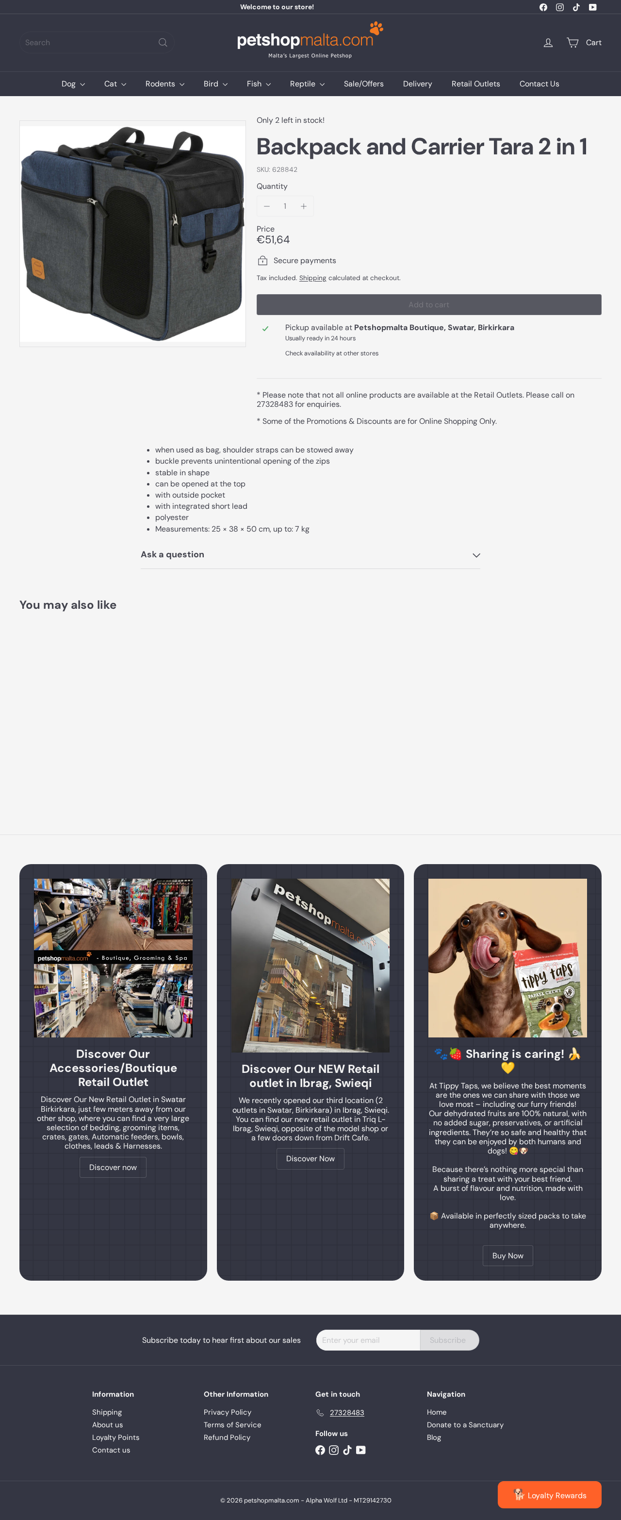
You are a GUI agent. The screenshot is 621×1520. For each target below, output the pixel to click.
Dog (70, 84)
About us (107, 1425)
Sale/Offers (364, 84)
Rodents (161, 84)
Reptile (303, 84)
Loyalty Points (116, 1437)
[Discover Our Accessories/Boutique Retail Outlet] (113, 958)
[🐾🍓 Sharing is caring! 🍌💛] (507, 958)
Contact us (111, 1450)
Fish (255, 84)
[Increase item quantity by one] (303, 206)
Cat (111, 84)
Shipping (313, 278)
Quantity (272, 186)
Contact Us (539, 84)
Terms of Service (232, 1425)
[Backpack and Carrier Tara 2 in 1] (63, 701)
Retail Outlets (476, 84)
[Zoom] (132, 234)
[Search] (163, 42)
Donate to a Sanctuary (465, 1425)
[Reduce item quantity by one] (267, 206)
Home (437, 1412)
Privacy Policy (227, 1412)
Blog (434, 1437)
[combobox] (97, 42)
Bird (212, 84)
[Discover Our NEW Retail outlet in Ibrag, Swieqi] (310, 965)
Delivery (417, 84)
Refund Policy (227, 1437)
